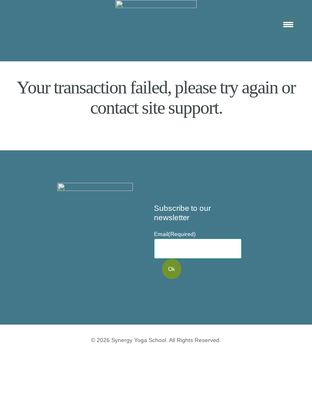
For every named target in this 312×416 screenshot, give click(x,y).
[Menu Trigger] (288, 24)
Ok (171, 269)
